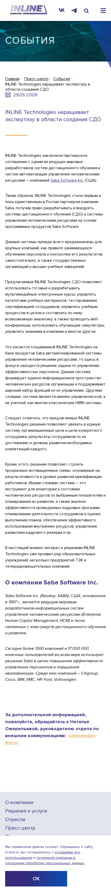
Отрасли (15, 820)
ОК (36, 879)
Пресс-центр (20, 828)
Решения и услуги (26, 811)
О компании (19, 803)
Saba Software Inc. (67, 180)
